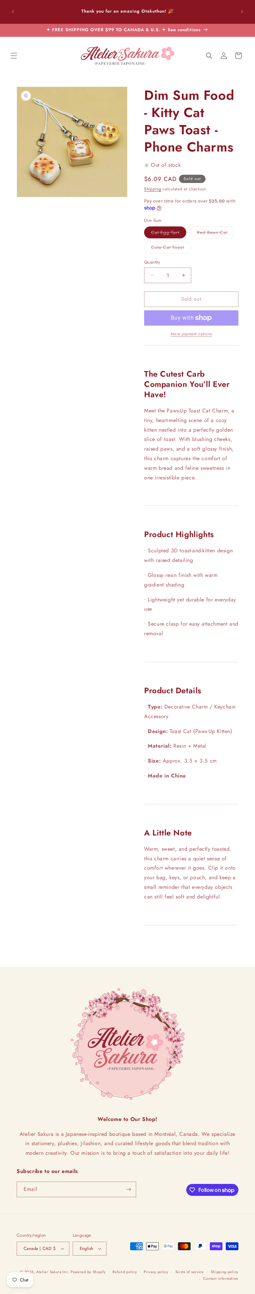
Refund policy (125, 1271)
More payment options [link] (191, 334)
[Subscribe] (128, 1189)
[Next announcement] (242, 11)
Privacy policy (156, 1271)
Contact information (220, 1278)
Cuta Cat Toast (171, 248)
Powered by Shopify (88, 1271)
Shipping (152, 189)
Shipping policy (225, 1271)
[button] (14, 55)
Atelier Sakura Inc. (52, 1271)
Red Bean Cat (215, 233)
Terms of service (189, 1271)
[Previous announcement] (13, 11)
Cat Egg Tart (168, 233)
